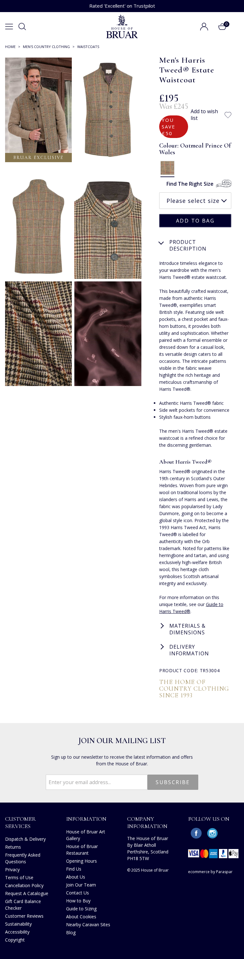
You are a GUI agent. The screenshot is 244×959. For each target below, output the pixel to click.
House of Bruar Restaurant (82, 849)
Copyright (15, 940)
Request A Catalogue (26, 893)
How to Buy (78, 901)
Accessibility (17, 932)
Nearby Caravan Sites (88, 924)
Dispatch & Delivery (25, 839)
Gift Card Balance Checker (23, 904)
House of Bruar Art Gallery (85, 835)
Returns (13, 847)
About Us (75, 877)
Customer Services (20, 822)
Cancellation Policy (24, 885)
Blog (71, 932)
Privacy (12, 869)
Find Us (73, 869)
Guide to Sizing (81, 909)
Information (86, 818)
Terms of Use (19, 877)
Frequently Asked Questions (22, 858)
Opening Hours (81, 861)
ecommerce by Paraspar (210, 871)
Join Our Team (81, 885)
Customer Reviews (24, 916)
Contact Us (77, 893)
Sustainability (18, 924)
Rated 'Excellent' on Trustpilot (122, 6)
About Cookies (81, 917)
